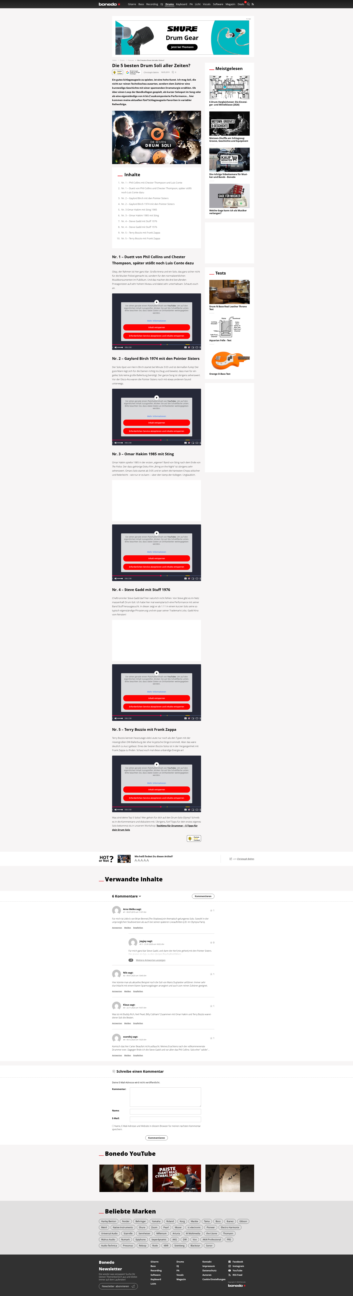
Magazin (230, 4)
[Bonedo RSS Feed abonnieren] (252, 4)
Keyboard (181, 4)
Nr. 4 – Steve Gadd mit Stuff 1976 (139, 221)
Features (131, 60)
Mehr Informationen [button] (156, 321)
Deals (241, 4)
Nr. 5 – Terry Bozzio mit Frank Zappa (140, 232)
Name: (115, 1110)
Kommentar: (119, 1089)
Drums (169, 4)
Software (218, 4)
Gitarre (132, 4)
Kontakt (207, 1261)
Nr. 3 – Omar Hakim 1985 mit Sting (140, 215)
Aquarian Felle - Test (220, 340)
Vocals (207, 4)
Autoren (207, 1274)
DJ (162, 4)
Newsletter (115, 1286)
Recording (152, 4)
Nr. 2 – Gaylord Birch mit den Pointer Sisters (145, 198)
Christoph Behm (151, 72)
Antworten (117, 927)
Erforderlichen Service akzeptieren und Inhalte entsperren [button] (156, 335)
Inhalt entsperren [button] (156, 327)
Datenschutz (209, 1270)
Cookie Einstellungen (214, 1279)
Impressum (208, 1266)
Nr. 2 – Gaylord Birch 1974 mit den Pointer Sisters (148, 204)
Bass (141, 4)
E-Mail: (116, 1118)
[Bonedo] (110, 4)
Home (114, 60)
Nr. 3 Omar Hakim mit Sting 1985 (139, 209)
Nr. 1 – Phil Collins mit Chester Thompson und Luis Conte (151, 182)
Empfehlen (138, 927)
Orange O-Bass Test (219, 373)
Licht (197, 4)
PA (191, 4)
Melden (127, 927)
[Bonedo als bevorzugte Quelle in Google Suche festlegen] (133, 72)
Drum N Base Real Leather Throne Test (228, 308)
